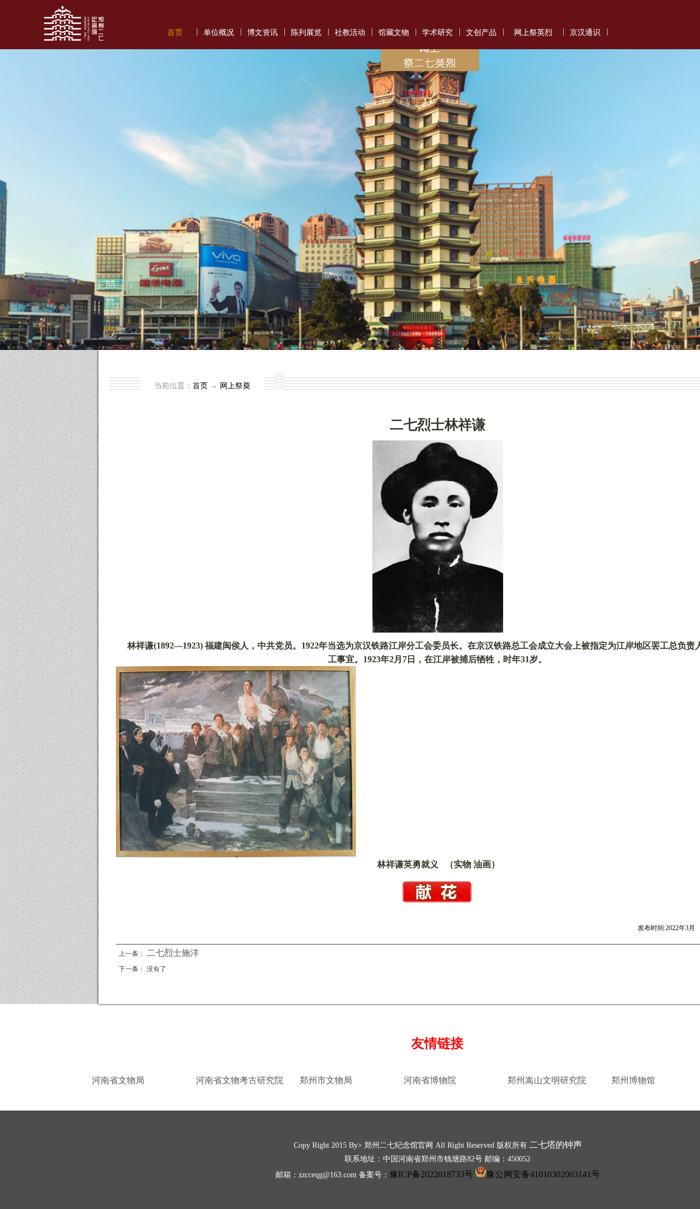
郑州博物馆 (633, 1080)
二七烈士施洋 (173, 952)
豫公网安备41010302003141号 (543, 1174)
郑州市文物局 (326, 1080)
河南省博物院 (430, 1080)
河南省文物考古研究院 (239, 1080)
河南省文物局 (118, 1080)
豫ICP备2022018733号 (431, 1174)
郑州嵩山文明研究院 (547, 1080)
